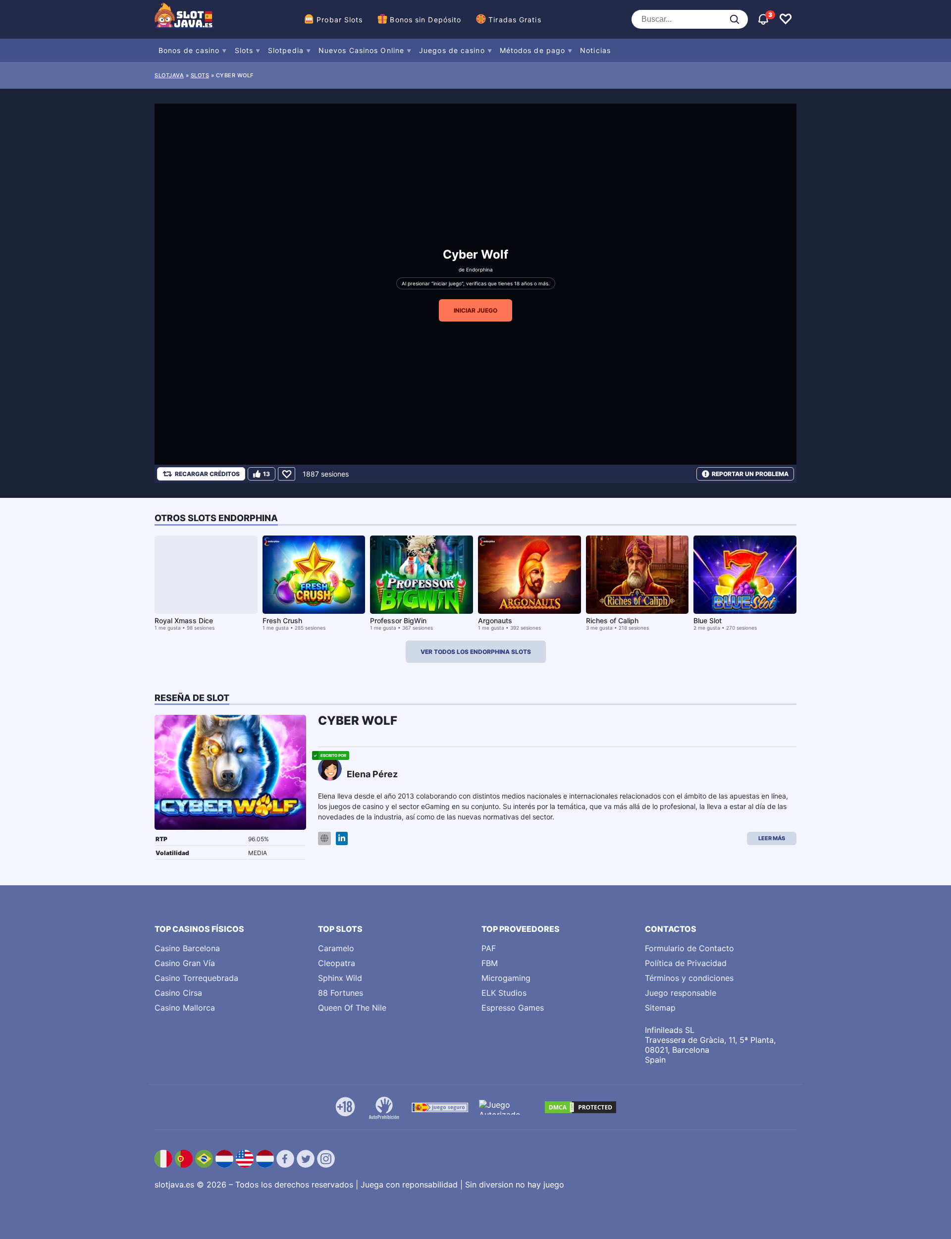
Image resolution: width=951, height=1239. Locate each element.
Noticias (595, 50)
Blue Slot (707, 620)
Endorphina (479, 269)
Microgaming (505, 978)
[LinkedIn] (342, 838)
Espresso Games (512, 1008)
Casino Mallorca (185, 1008)
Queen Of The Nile (352, 1008)
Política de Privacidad (686, 963)
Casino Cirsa (178, 993)
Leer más (771, 838)
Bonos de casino (189, 50)
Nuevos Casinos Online (361, 50)
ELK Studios (504, 993)
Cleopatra (336, 963)
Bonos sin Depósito (425, 19)
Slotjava (169, 75)
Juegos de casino (452, 50)
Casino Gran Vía (185, 963)
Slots (244, 50)
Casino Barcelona (187, 948)
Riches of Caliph (612, 620)
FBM (489, 963)
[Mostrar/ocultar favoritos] (785, 19)
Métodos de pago (533, 50)
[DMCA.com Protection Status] (580, 1107)
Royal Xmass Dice (184, 620)
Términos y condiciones (689, 978)
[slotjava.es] (184, 19)
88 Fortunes (340, 993)
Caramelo (336, 948)
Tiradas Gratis (514, 19)
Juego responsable (680, 993)
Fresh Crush (282, 620)
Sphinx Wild (340, 978)
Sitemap (660, 1008)
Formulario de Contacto (689, 948)
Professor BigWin (398, 620)
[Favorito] (286, 474)
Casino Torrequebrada (196, 978)
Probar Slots (340, 19)
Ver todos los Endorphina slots (476, 651)
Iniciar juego (475, 310)
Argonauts (495, 620)
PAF (488, 948)
